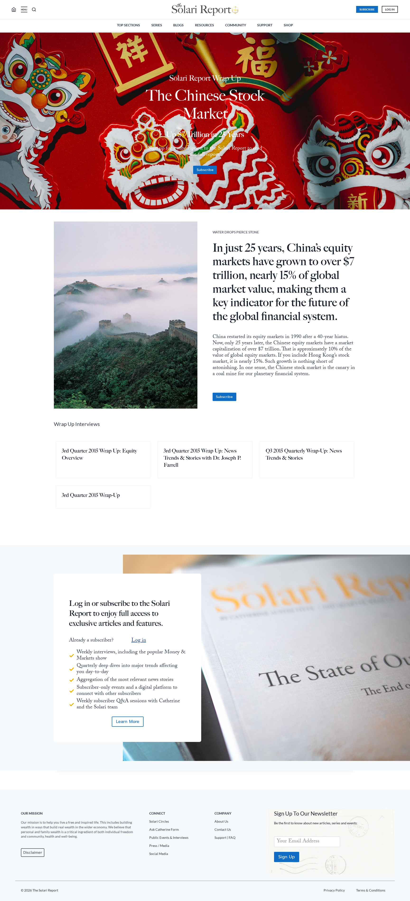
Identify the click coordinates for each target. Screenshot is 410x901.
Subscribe (367, 9)
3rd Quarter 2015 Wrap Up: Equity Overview (99, 454)
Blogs (178, 25)
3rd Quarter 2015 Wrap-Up (91, 495)
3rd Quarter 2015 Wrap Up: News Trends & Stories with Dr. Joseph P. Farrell (202, 458)
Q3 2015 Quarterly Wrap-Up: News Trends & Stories (304, 454)
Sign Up (286, 857)
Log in (138, 640)
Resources (204, 25)
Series (156, 25)
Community (235, 25)
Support (264, 25)
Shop (288, 25)
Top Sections (128, 25)
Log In (390, 9)
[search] (15, 9)
